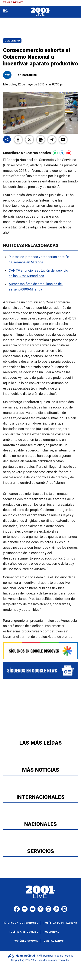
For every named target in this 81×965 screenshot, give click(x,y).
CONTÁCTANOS (54, 941)
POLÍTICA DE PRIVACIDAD (60, 923)
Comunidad (12, 40)
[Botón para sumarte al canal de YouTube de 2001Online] (68, 152)
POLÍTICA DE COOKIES (23, 932)
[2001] (40, 11)
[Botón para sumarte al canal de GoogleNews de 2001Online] (40, 670)
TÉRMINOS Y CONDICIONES (20, 923)
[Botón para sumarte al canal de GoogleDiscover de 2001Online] (40, 650)
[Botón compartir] (7, 140)
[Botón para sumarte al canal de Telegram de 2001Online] (62, 152)
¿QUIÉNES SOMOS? (26, 941)
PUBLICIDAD (51, 932)
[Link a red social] (17, 909)
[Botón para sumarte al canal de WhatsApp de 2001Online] (55, 152)
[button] (18, 140)
